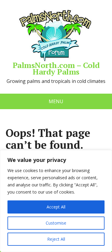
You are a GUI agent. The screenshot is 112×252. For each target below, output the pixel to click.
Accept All (56, 207)
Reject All (56, 239)
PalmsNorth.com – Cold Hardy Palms (56, 67)
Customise (56, 223)
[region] (56, 201)
